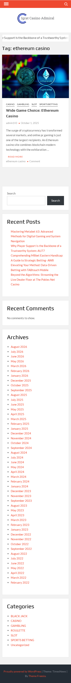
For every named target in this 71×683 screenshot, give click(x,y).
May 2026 (17, 361)
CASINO (10, 104)
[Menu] (6, 4)
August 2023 (19, 505)
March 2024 (18, 476)
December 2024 (21, 433)
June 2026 (17, 356)
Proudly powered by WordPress (22, 671)
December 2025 (21, 380)
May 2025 (17, 409)
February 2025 (20, 423)
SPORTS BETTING (48, 104)
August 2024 (19, 452)
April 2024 (17, 471)
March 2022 (18, 577)
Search (11, 193)
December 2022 (21, 534)
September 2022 (21, 548)
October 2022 (20, 544)
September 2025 (21, 390)
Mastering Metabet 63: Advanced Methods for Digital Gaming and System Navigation (35, 236)
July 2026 (17, 351)
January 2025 (19, 428)
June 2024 (17, 462)
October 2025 (20, 385)
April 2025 (17, 414)
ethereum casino (16, 161)
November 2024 (21, 438)
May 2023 (17, 510)
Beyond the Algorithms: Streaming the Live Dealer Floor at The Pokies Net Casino (34, 279)
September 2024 (21, 447)
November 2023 (21, 496)
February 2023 (20, 524)
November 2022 (21, 539)
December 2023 (21, 491)
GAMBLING (23, 104)
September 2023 (21, 500)
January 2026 (19, 375)
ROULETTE (18, 630)
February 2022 (20, 582)
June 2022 (17, 563)
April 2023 (17, 515)
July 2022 (17, 558)
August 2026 (19, 346)
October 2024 (20, 443)
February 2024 (20, 481)
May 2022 (17, 568)
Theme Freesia (37, 676)
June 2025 (17, 404)
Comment (34, 161)
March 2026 (18, 366)
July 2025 (17, 399)
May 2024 (17, 467)
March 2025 (18, 419)
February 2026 (20, 371)
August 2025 (19, 394)
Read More (15, 156)
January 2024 (19, 486)
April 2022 (17, 573)
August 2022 (19, 553)
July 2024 (17, 457)
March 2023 (18, 520)
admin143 (11, 122)
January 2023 (19, 529)
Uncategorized (20, 645)
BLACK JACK (19, 616)
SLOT (34, 104)
